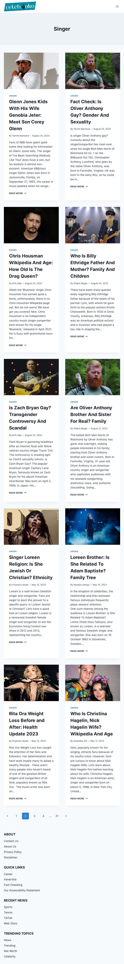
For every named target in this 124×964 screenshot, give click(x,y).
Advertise (10, 879)
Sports (8, 907)
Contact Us (11, 841)
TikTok (8, 918)
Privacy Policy (13, 852)
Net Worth (10, 951)
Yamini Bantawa (20, 135)
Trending (9, 945)
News (7, 940)
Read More (17, 193)
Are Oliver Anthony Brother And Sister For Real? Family (91, 414)
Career (8, 874)
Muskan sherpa (81, 584)
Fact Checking (13, 884)
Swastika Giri (80, 741)
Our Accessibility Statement (22, 890)
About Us (10, 846)
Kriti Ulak (16, 283)
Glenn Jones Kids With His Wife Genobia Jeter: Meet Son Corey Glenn (28, 115)
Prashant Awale (20, 584)
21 (57, 816)
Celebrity (10, 956)
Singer (13, 96)
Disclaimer (10, 857)
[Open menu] (117, 6)
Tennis (8, 912)
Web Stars (10, 923)
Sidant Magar (81, 283)
